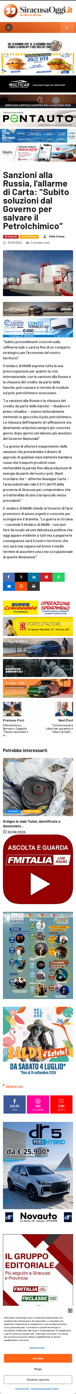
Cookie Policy (22, 1388)
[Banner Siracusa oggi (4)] (38, 118)
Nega (38, 1369)
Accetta (38, 1358)
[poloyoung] (38, 647)
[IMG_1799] (38, 607)
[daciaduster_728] (38, 309)
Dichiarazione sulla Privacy (45, 1388)
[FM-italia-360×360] (38, 869)
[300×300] (38, 1041)
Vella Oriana (57, 236)
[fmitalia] (38, 135)
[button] (70, 1311)
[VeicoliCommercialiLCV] (38, 84)
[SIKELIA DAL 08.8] (38, 153)
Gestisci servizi (37, 1347)
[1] (38, 1286)
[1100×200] (38, 101)
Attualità (11, 237)
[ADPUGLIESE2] (38, 688)
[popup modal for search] (66, 27)
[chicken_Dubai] (38, 63)
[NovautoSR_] (38, 1174)
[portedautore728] (38, 626)
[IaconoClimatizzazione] (38, 327)
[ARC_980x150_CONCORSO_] (38, 45)
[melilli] (38, 955)
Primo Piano (29, 237)
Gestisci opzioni (38, 1379)
